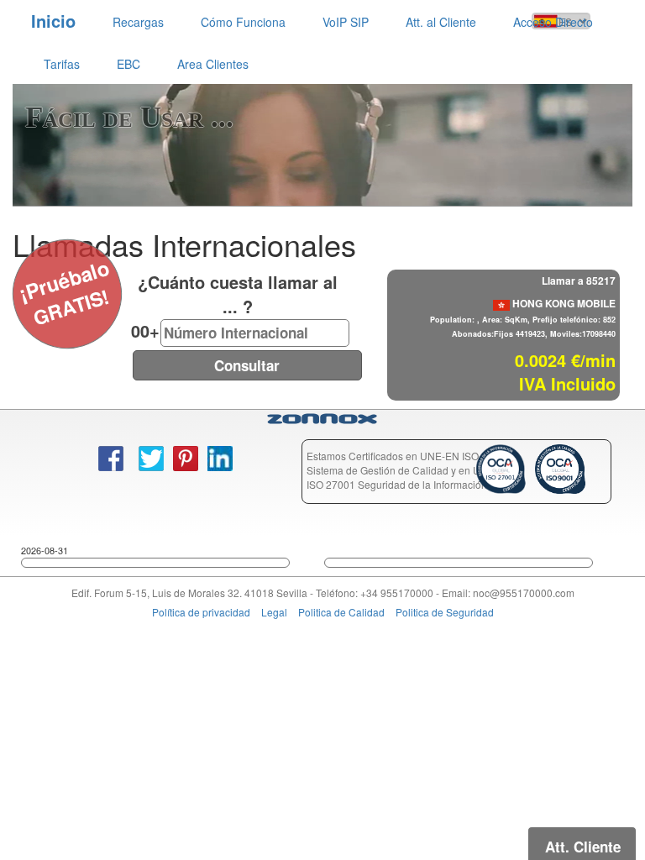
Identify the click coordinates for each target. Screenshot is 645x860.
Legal (274, 612)
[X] (22, 271)
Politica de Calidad (341, 612)
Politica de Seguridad (445, 612)
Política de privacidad (201, 612)
